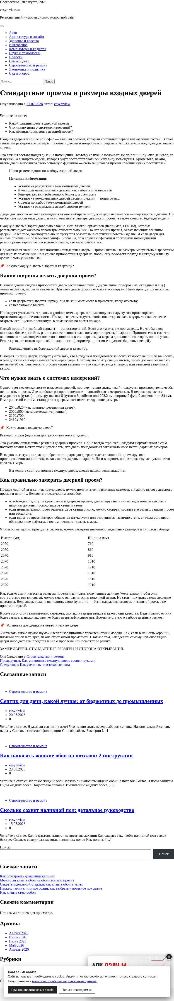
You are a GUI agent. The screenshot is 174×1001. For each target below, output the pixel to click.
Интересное (18, 45)
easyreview (62, 104)
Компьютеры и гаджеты (27, 49)
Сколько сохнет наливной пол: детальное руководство (67, 810)
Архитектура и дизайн (26, 37)
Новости (15, 57)
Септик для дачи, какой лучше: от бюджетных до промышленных (81, 701)
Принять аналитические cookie (32, 990)
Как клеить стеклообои (18, 892)
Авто (13, 33)
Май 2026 (16, 945)
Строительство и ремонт (28, 65)
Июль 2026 (17, 937)
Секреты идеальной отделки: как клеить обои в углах (41, 884)
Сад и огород (19, 73)
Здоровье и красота (24, 41)
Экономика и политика (27, 69)
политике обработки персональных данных (64, 981)
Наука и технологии (24, 53)
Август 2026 (18, 933)
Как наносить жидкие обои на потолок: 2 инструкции (66, 755)
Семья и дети (19, 61)
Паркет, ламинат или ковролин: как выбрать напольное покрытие (51, 888)
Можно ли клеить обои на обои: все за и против (37, 880)
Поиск (5, 847)
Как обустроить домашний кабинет (27, 876)
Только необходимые (77, 990)
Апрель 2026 (19, 949)
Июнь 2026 (17, 941)
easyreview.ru (10, 10)
